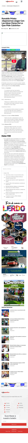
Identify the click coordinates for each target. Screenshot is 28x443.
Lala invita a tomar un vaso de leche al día (14, 174)
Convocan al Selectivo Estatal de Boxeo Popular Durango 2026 (14, 177)
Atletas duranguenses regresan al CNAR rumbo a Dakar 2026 (14, 193)
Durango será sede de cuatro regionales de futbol (15, 180)
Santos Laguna (10, 5)
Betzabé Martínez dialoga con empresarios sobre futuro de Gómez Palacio (15, 187)
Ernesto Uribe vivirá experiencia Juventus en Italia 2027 (15, 184)
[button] (16, 2)
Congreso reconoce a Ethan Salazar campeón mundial (13, 196)
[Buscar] (21, 1)
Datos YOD (6, 173)
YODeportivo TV (16, 5)
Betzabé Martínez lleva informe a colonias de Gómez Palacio (15, 190)
